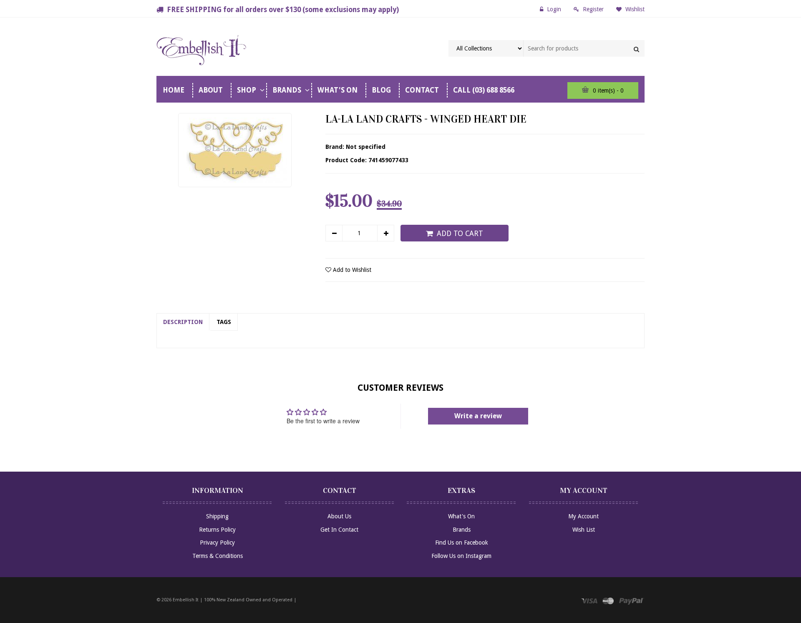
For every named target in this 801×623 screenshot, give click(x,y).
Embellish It (186, 600)
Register (593, 9)
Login (554, 9)
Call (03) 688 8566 (483, 90)
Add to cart (460, 233)
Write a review (478, 416)
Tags (224, 322)
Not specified (365, 146)
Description (183, 322)
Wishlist (634, 9)
